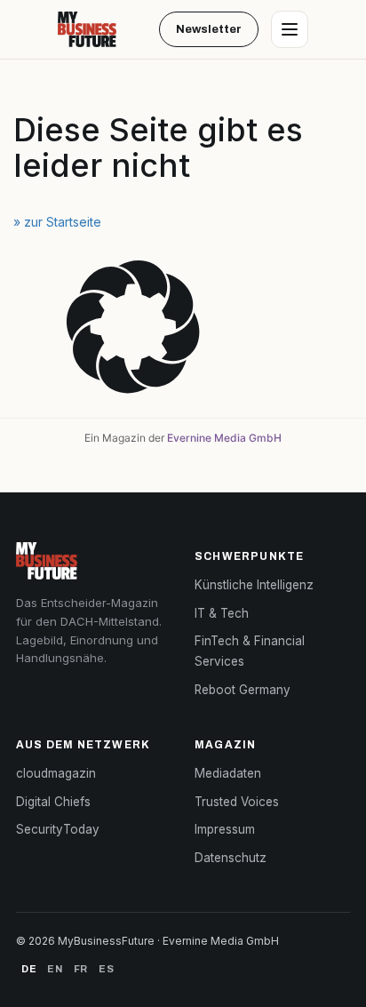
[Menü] (289, 29)
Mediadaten (228, 773)
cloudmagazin (56, 773)
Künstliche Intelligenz (254, 585)
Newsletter (209, 29)
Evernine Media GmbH (224, 437)
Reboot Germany (242, 690)
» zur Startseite (57, 221)
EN (54, 968)
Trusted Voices (237, 802)
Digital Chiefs (53, 802)
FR (81, 968)
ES (106, 968)
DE (28, 968)
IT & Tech (222, 613)
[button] (183, 329)
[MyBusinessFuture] (87, 29)
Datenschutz (231, 858)
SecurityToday (57, 829)
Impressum (225, 829)
